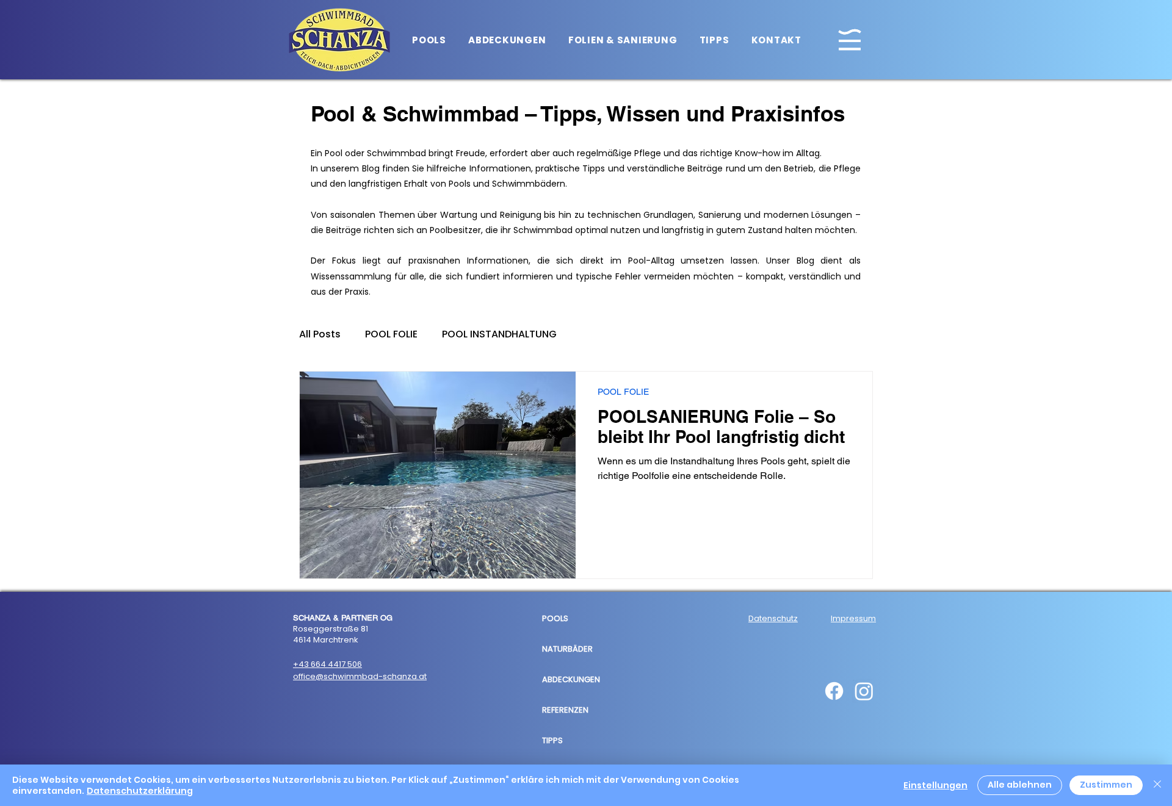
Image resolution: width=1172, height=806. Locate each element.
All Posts (320, 334)
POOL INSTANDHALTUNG (499, 334)
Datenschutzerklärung (140, 791)
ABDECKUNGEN (571, 679)
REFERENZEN (565, 710)
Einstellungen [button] (935, 785)
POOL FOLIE (391, 334)
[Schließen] (1157, 785)
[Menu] (849, 39)
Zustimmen (1106, 785)
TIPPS (552, 740)
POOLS (555, 618)
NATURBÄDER (567, 649)
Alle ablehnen (1020, 785)
